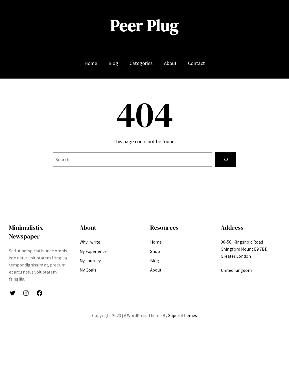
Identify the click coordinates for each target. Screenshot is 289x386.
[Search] (225, 159)
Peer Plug (144, 25)
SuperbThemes (182, 315)
